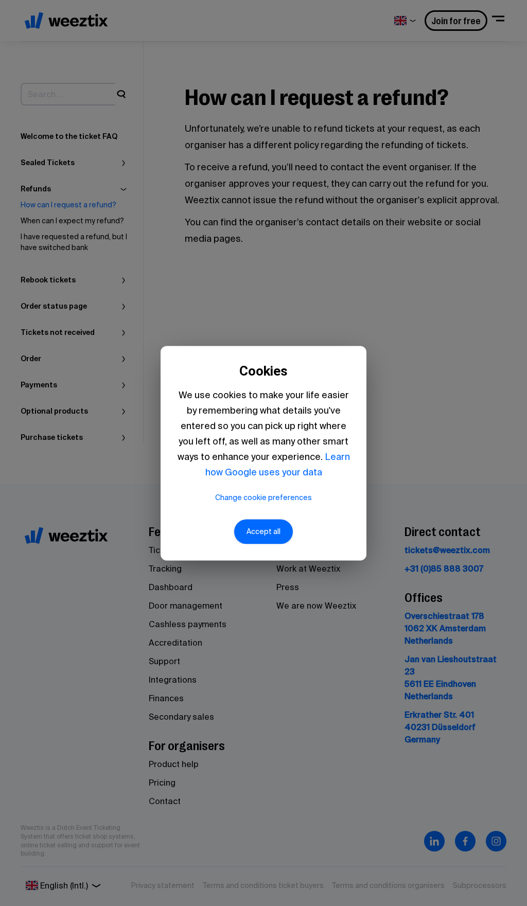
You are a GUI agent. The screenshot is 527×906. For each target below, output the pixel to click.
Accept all (263, 531)
